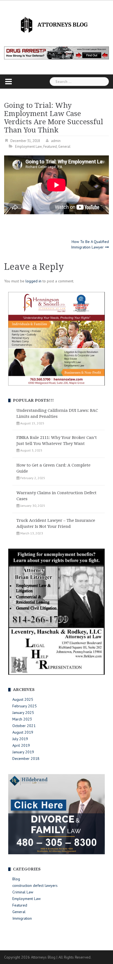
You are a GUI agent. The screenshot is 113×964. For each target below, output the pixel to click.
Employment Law (28, 146)
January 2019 (23, 751)
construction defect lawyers (35, 885)
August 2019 (22, 732)
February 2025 (24, 706)
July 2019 (20, 738)
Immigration (22, 918)
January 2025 (23, 712)
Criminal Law (22, 892)
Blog (16, 878)
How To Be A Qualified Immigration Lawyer (90, 244)
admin (56, 140)
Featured (50, 146)
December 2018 (25, 758)
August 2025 (22, 699)
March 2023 (22, 719)
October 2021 (24, 725)
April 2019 (21, 745)
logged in (33, 281)
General (64, 146)
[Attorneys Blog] (56, 24)
